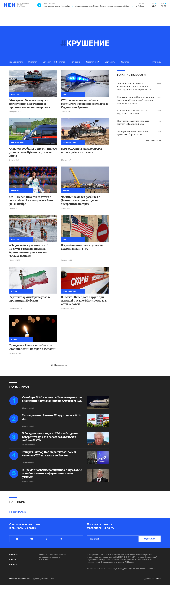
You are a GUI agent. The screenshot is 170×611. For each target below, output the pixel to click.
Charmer (157, 578)
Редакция (13, 554)
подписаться (149, 539)
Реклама (13, 564)
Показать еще (60, 365)
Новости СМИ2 (17, 511)
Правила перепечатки (19, 578)
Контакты (13, 559)
